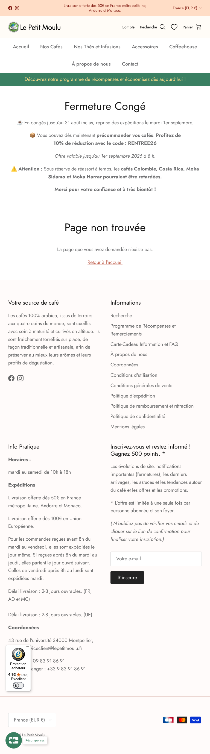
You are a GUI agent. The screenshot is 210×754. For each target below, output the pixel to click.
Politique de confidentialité (137, 416)
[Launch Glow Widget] (13, 740)
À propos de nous (91, 63)
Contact (130, 63)
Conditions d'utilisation (133, 375)
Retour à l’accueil (105, 262)
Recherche (121, 315)
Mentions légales (127, 426)
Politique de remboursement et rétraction (152, 406)
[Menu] (27, 648)
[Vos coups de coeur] (174, 27)
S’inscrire (127, 577)
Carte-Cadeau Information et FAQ (144, 344)
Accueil (21, 46)
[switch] (18, 685)
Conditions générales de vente (141, 385)
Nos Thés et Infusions (97, 46)
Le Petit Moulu (33, 735)
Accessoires (145, 46)
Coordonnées (124, 364)
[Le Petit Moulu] (35, 27)
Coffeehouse (183, 46)
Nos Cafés (51, 46)
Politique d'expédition (132, 395)
